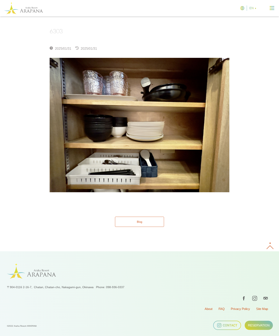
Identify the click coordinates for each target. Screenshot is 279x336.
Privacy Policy (240, 309)
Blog (139, 221)
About (208, 309)
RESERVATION (259, 325)
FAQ (222, 309)
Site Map (262, 309)
